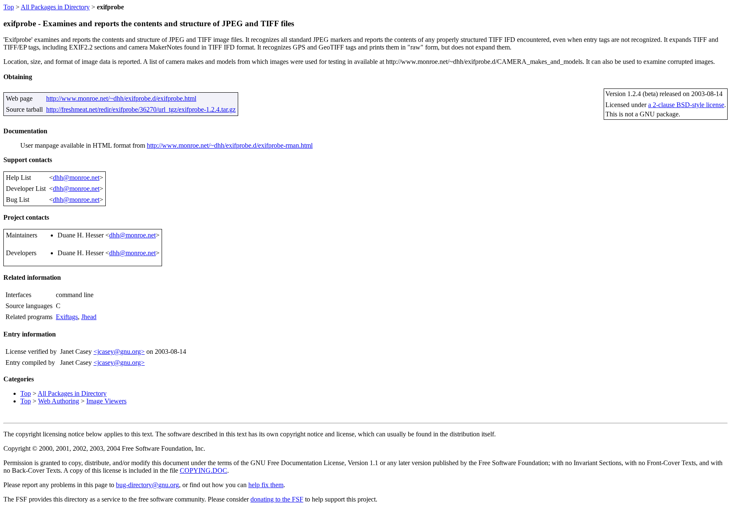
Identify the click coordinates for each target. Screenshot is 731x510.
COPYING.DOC (203, 470)
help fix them (265, 484)
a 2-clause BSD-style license (686, 104)
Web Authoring (58, 401)
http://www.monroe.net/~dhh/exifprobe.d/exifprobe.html (121, 98)
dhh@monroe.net (76, 177)
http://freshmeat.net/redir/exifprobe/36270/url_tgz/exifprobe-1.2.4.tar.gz (141, 109)
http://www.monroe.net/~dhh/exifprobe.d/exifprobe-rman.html (230, 145)
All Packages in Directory (55, 7)
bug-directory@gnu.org (147, 484)
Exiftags (67, 316)
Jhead (88, 316)
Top (8, 7)
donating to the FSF (276, 499)
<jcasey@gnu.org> (119, 351)
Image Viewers (106, 401)
